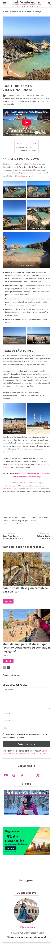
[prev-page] (4, 667)
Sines (33, 521)
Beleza (5, 655)
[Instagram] (14, 775)
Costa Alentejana (31, 164)
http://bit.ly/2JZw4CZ (10, 489)
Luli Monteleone (15, 95)
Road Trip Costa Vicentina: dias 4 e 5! (13, 537)
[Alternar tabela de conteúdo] (33, 143)
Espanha (6, 596)
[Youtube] (6, 775)
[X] (18, 508)
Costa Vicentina (28, 518)
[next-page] (8, 667)
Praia (6, 521)
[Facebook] (9, 508)
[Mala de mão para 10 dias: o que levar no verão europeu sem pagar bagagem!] (26, 625)
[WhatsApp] (35, 508)
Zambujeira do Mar (34, 524)
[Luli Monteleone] (5, 95)
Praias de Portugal (20, 521)
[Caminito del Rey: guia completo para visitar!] (26, 569)
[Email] (43, 508)
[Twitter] (37, 775)
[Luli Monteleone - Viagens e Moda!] (26, 3)
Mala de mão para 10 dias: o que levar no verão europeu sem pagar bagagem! (26, 647)
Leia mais (8, 601)
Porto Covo (43, 518)
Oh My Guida (20, 176)
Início (5, 11)
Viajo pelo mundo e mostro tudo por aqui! (26, 937)
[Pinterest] (26, 508)
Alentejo (37, 11)
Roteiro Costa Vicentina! (43, 537)
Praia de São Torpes (28, 150)
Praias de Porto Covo (24, 147)
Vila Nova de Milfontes (13, 524)
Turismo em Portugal (20, 11)
